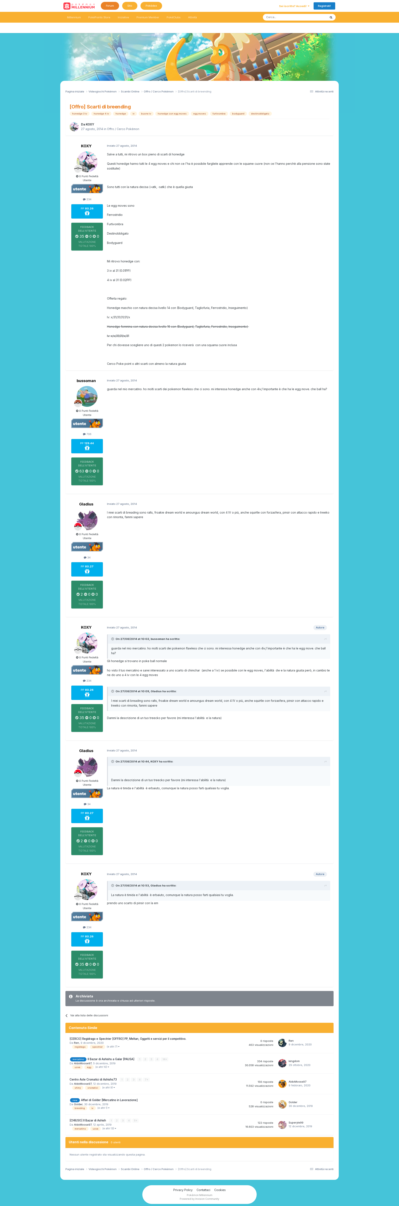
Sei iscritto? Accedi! (293, 6)
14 (164, 1059)
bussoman (86, 381)
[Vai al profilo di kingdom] (282, 1063)
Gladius (86, 504)
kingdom (294, 1061)
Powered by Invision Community (199, 1198)
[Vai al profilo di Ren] (282, 1043)
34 (88, 557)
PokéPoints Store (99, 17)
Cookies (220, 1190)
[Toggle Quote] (113, 638)
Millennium (74, 17)
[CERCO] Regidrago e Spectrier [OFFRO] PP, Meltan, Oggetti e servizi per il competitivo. (128, 1038)
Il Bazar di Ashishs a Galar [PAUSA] (111, 1059)
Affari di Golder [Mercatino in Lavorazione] (109, 1100)
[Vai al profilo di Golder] (282, 1104)
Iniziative (123, 17)
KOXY (90, 124)
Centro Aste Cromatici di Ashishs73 (94, 1079)
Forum (110, 5)
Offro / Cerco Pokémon (123, 129)
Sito (129, 5)
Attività (192, 17)
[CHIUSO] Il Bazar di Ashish (88, 1120)
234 (88, 199)
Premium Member (148, 17)
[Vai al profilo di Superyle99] (282, 1125)
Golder (78, 1104)
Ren (76, 1042)
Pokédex (151, 5)
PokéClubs (174, 17)
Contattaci (203, 1190)
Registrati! (324, 5)
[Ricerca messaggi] (331, 17)
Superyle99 (296, 1122)
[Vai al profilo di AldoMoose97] (282, 1084)
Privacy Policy (183, 1190)
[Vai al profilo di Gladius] (87, 519)
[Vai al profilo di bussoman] (87, 396)
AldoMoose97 (82, 1063)
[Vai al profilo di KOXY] (74, 126)
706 (88, 434)
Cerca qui (315, 17)
